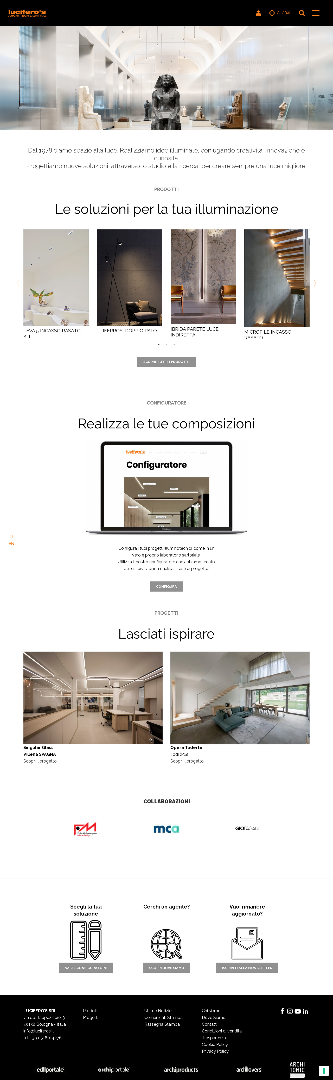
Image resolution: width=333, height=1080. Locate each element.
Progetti (90, 1017)
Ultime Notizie (157, 1010)
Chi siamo (211, 1010)
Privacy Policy (215, 1051)
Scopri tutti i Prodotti (166, 362)
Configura (166, 586)
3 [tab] (174, 344)
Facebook (282, 1011)
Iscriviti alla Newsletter (247, 968)
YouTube (298, 1011)
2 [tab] (166, 344)
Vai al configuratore (86, 968)
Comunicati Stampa (163, 1017)
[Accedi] (259, 13)
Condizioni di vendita (222, 1031)
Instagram (290, 1011)
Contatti (209, 1024)
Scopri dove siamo (166, 968)
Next (314, 283)
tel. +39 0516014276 (42, 1037)
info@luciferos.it (38, 1031)
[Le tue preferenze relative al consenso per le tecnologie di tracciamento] (324, 1071)
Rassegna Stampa (162, 1024)
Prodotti (91, 1010)
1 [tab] (158, 344)
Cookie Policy (215, 1044)
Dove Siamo (214, 1017)
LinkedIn (306, 1011)
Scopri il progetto (40, 761)
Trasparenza (214, 1037)
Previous (19, 283)
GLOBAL (284, 13)
